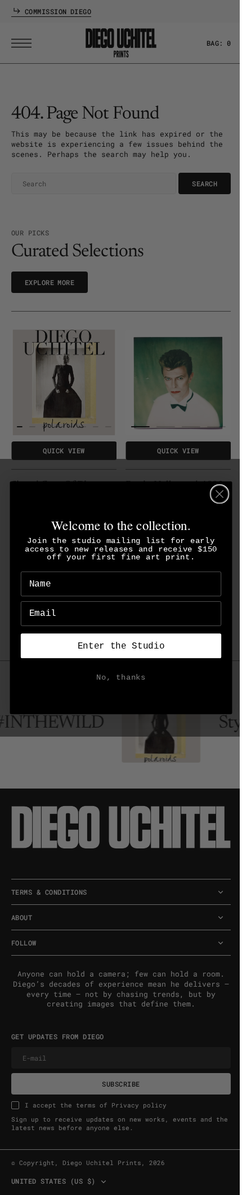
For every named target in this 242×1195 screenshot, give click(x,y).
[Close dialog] (215, 493)
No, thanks (117, 677)
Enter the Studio (116, 646)
